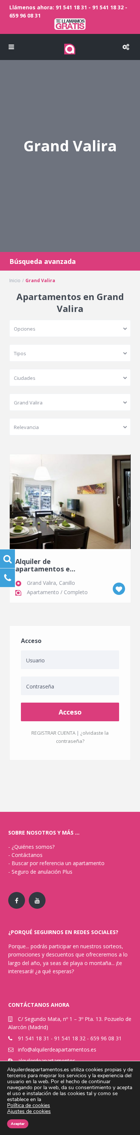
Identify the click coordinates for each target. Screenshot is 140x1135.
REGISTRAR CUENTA (53, 732)
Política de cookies (28, 1105)
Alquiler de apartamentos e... (45, 565)
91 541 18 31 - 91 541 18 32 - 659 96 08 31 (70, 1038)
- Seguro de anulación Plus (40, 871)
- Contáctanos (25, 854)
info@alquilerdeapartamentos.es (57, 1049)
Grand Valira (41, 582)
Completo (76, 592)
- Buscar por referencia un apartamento (56, 863)
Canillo (67, 582)
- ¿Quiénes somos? (31, 846)
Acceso (70, 711)
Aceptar (18, 1123)
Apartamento (43, 592)
